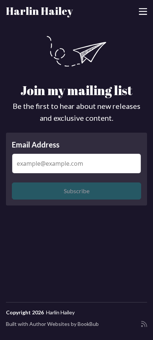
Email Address (35, 144)
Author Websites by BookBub (64, 324)
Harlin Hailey (39, 11)
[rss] (144, 327)
